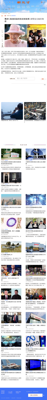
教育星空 (18, 7)
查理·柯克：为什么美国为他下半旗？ (10, 279)
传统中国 (23, 6)
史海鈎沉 (32, 6)
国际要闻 (13, 15)
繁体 (45, 2)
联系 (3, 3)
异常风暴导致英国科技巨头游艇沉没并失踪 (11, 373)
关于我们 (3, 392)
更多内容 (28, 7)
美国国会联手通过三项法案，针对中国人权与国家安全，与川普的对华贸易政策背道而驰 (36, 302)
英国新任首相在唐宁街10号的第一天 (11, 185)
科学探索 (18, 6)
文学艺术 (37, 6)
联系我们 (3, 393)
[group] (9, 10)
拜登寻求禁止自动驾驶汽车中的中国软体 (11, 350)
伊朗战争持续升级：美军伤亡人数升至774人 (9, 120)
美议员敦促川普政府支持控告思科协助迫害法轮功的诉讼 (11, 162)
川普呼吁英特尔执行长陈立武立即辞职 (36, 162)
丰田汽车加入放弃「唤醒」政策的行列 (36, 326)
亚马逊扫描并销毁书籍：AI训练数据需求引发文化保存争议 (35, 121)
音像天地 (23, 7)
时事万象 (8, 6)
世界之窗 (13, 6)
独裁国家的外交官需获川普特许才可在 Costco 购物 (36, 255)
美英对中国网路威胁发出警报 (34, 207)
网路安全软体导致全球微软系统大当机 (36, 373)
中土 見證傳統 (42, 8)
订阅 (3, 5)
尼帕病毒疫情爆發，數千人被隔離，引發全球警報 (11, 232)
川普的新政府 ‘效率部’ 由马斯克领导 (10, 326)
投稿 (3, 2)
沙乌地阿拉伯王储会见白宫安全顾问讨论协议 (11, 208)
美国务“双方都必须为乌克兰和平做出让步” (11, 302)
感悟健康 (28, 6)
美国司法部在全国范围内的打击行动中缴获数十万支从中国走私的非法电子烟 (36, 279)
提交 (43, 79)
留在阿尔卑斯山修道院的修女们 (34, 231)
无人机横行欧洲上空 (6, 254)
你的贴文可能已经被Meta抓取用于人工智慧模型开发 (35, 350)
